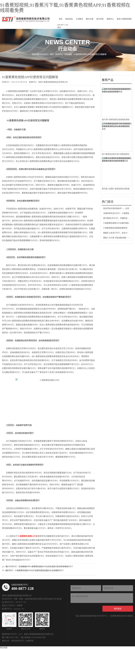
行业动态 (68, 54)
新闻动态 (69, 19)
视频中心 (110, 19)
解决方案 (89, 19)
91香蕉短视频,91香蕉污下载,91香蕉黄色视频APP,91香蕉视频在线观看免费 (65, 8)
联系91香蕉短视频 (124, 19)
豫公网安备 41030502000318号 (33, 637)
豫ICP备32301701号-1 (10, 637)
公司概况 (79, 19)
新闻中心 (59, 54)
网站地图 (3, 648)
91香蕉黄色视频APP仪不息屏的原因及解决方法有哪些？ (39, 570)
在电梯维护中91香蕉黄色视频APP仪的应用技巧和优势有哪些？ (46, 567)
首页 (60, 19)
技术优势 (100, 19)
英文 (59, 28)
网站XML (6, 641)
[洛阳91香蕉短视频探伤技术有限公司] (25, 19)
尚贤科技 (29, 641)
